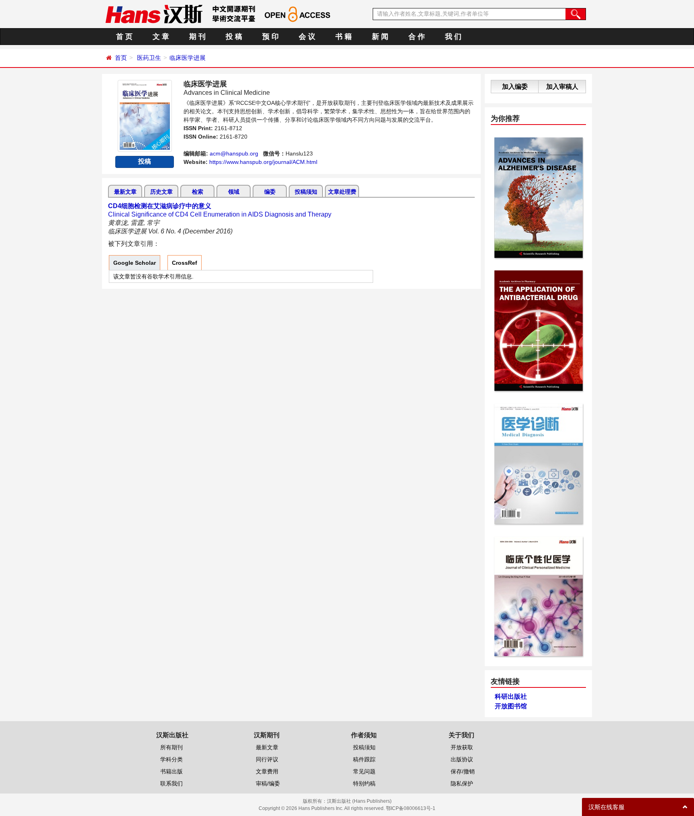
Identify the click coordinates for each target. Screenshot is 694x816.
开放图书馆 (511, 706)
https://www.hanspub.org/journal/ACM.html (263, 162)
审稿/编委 (268, 783)
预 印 (270, 37)
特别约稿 (364, 783)
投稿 (144, 161)
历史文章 (161, 191)
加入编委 (515, 86)
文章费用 (267, 771)
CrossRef (184, 263)
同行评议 (267, 759)
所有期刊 (171, 747)
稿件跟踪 (364, 759)
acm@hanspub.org (234, 153)
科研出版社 (511, 696)
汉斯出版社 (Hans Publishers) (359, 801)
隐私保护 (462, 783)
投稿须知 (306, 191)
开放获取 (462, 747)
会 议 (307, 37)
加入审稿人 (562, 86)
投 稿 (234, 37)
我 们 (453, 37)
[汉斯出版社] (154, 13)
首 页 (124, 37)
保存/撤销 (463, 771)
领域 (233, 191)
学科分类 (171, 759)
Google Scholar (134, 263)
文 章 (161, 37)
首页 (121, 57)
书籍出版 (171, 771)
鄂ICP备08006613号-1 (410, 808)
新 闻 (380, 37)
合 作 (416, 37)
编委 (270, 191)
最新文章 (125, 191)
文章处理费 (342, 191)
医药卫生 (149, 57)
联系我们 (171, 783)
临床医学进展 (187, 57)
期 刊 (197, 37)
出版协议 (462, 759)
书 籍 (343, 37)
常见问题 (364, 771)
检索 (197, 191)
